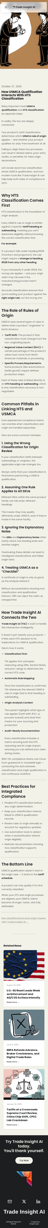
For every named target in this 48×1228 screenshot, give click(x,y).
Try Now (24, 1160)
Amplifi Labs (34, 1224)
